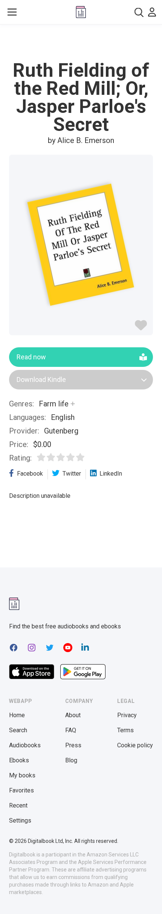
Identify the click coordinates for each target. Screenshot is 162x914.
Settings (20, 820)
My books (22, 775)
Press (73, 745)
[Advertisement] (81, 42)
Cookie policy (135, 745)
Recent (18, 805)
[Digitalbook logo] (81, 12)
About (73, 715)
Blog (71, 760)
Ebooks (19, 760)
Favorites (21, 790)
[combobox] (139, 12)
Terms (125, 730)
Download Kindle (41, 379)
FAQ (70, 730)
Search (18, 730)
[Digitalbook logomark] (14, 604)
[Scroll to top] (148, 897)
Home (17, 715)
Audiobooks (25, 745)
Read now (31, 357)
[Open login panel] (152, 12)
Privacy (127, 715)
